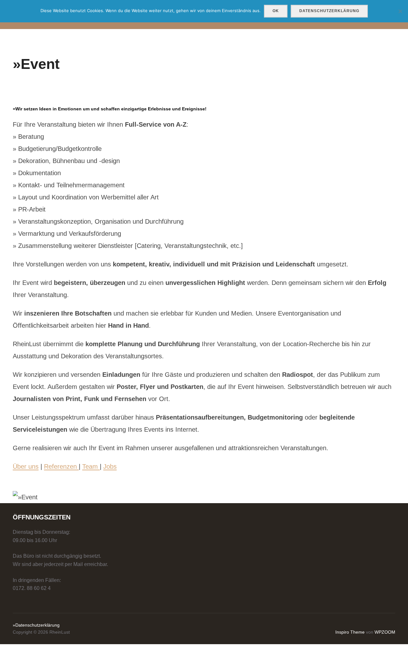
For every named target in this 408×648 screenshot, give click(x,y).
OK (276, 11)
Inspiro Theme (350, 632)
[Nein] (400, 11)
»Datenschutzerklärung (36, 625)
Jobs (110, 466)
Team (91, 466)
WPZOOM (385, 632)
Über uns (26, 466)
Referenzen (61, 466)
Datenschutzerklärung (329, 11)
